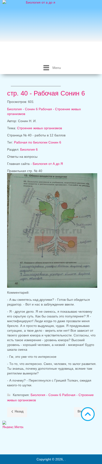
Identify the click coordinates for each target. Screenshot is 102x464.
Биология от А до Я (48, 164)
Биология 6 (29, 149)
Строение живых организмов (39, 128)
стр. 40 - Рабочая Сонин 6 (46, 93)
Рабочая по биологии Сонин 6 (37, 142)
